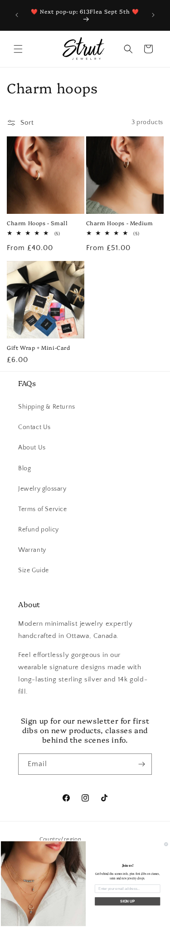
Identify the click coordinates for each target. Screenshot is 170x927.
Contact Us (34, 427)
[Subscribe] (141, 764)
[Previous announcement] (17, 15)
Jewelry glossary (42, 488)
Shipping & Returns (46, 406)
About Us (32, 447)
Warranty (32, 550)
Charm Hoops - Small (37, 223)
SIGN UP (127, 901)
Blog (24, 468)
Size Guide (33, 570)
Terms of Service (42, 509)
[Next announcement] (153, 15)
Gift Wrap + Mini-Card (38, 347)
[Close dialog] (166, 844)
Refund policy (38, 529)
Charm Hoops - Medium (119, 223)
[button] (18, 49)
